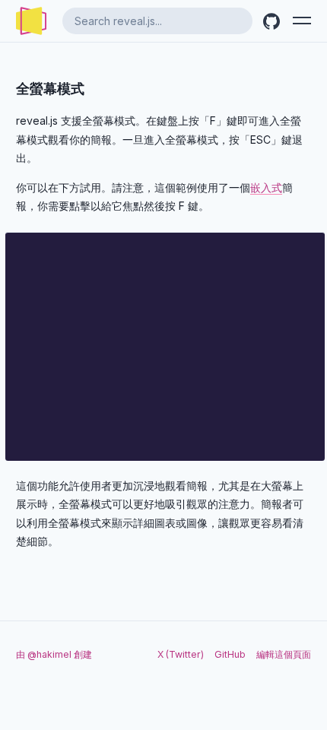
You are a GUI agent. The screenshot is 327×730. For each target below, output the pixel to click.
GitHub (230, 654)
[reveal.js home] (31, 20)
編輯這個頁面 (283, 654)
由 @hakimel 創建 (54, 654)
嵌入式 (266, 187)
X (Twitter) (180, 654)
